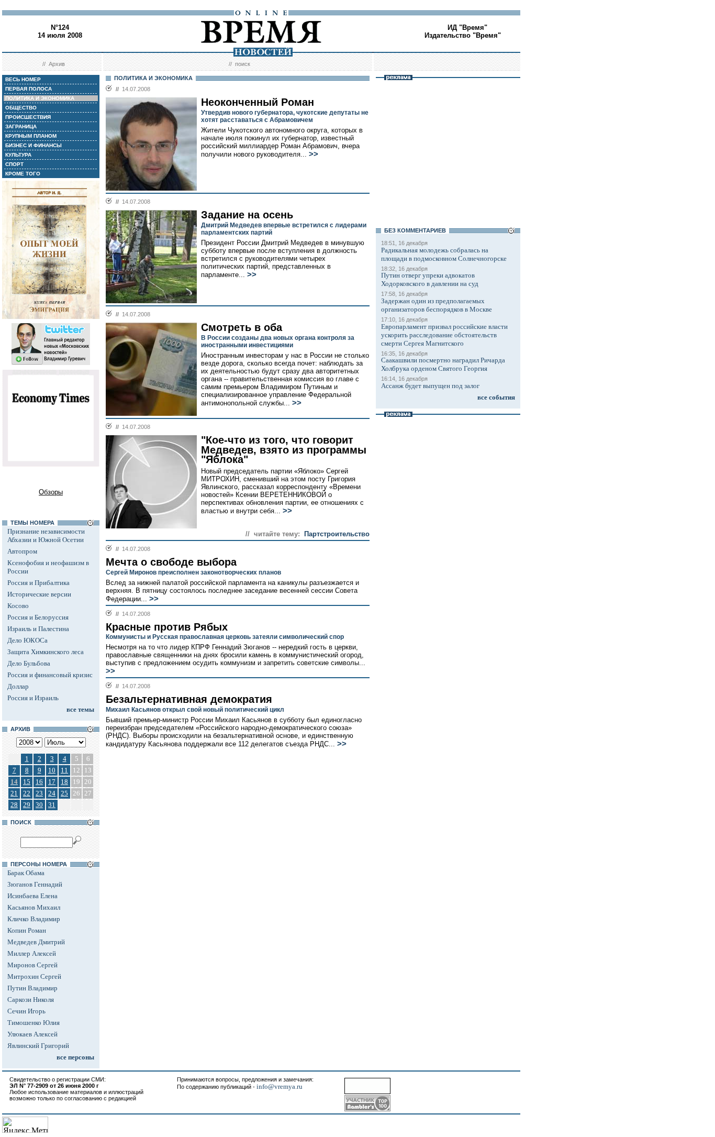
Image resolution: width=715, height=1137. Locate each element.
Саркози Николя (30, 999)
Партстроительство (337, 534)
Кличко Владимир (33, 919)
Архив (57, 64)
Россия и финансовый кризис (50, 675)
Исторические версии (39, 594)
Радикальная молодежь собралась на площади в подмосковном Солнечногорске (444, 254)
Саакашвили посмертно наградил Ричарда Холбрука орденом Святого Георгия (443, 364)
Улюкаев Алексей (32, 1034)
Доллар (18, 686)
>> (313, 154)
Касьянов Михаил (33, 907)
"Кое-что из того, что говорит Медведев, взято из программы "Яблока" (283, 449)
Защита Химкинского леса (45, 652)
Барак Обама (25, 873)
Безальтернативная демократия (189, 699)
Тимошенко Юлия (33, 1022)
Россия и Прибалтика (38, 583)
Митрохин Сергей (34, 976)
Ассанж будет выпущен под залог (430, 386)
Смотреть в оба (241, 327)
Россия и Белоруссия (38, 617)
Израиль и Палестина (38, 629)
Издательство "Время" (462, 35)
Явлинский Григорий (38, 1046)
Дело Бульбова (28, 663)
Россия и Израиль (33, 698)
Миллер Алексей (31, 953)
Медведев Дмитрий (36, 942)
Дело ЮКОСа (27, 640)
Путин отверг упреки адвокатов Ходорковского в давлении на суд (429, 279)
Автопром (22, 551)
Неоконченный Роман (257, 102)
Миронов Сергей (32, 965)
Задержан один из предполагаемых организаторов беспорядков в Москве (436, 305)
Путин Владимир (32, 988)
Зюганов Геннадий (34, 884)
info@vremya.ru (279, 1086)
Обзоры (51, 492)
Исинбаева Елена (32, 896)
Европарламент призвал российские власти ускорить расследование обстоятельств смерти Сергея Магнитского (444, 335)
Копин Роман (26, 930)
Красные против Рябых (167, 627)
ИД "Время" (467, 27)
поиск (242, 64)
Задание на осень (247, 214)
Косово (18, 606)
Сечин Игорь (26, 1011)
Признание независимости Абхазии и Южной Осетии (46, 535)
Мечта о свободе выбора (171, 562)
